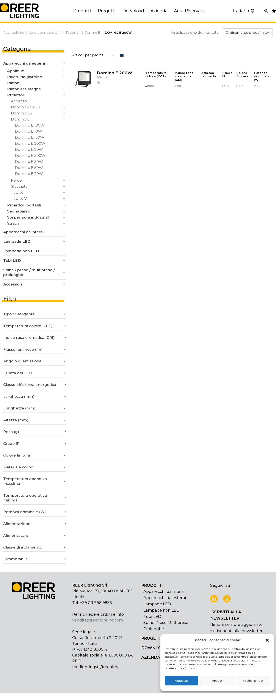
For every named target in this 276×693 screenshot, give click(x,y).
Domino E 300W (30, 155)
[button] (267, 640)
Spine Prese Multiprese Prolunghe (165, 625)
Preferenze (253, 681)
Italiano (241, 10)
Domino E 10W (28, 131)
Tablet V (19, 198)
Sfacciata (19, 186)
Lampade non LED (21, 251)
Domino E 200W (30, 143)
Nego (217, 681)
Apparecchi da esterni (45, 33)
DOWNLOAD (154, 647)
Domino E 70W (29, 173)
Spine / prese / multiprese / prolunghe (29, 272)
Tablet (17, 192)
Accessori (12, 284)
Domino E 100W (29, 125)
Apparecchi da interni (23, 232)
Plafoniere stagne (24, 89)
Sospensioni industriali (28, 217)
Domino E (92, 33)
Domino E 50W (29, 167)
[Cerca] (266, 11)
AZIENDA (150, 657)
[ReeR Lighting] (19, 11)
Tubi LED (12, 260)
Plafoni (13, 83)
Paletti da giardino (24, 77)
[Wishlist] (98, 83)
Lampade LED (17, 241)
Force (16, 180)
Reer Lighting (13, 33)
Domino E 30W (29, 161)
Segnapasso (18, 211)
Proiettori (73, 33)
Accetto (181, 681)
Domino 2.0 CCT (26, 107)
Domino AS (21, 113)
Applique (15, 71)
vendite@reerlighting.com (97, 620)
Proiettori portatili (24, 205)
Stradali (14, 223)
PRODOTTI (152, 585)
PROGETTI (152, 638)
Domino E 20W (29, 149)
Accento (19, 101)
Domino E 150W (29, 137)
